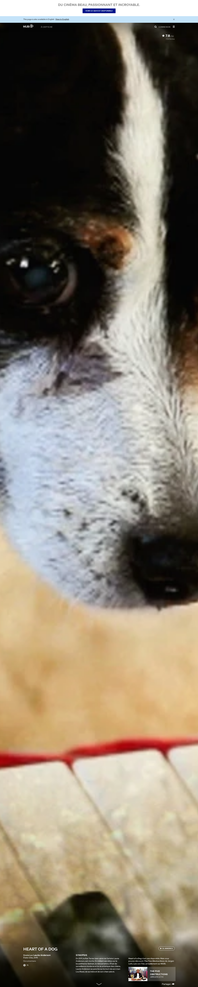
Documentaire (29, 961)
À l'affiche (47, 27)
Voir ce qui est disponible (99, 11)
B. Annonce (168, 948)
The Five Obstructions (159, 972)
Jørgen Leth (156, 977)
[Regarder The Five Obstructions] (137, 974)
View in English (62, 19)
